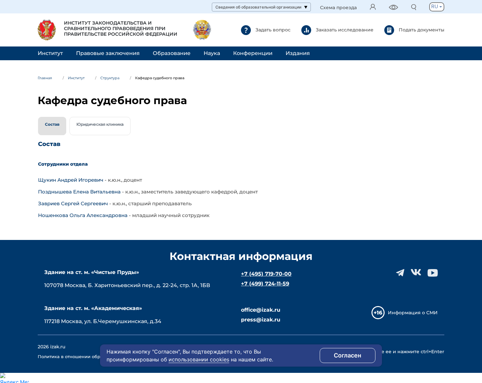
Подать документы (420, 29)
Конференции (252, 53)
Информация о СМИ (413, 313)
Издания (298, 53)
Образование (172, 53)
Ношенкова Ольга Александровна (83, 215)
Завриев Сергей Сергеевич (73, 203)
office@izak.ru (260, 310)
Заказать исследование (343, 29)
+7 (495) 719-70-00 (266, 274)
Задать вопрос (272, 29)
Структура (109, 78)
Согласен (347, 355)
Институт (50, 53)
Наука (212, 53)
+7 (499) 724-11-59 (265, 284)
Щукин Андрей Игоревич (71, 180)
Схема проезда (338, 7)
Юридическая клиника (100, 124)
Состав (52, 124)
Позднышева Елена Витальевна (80, 192)
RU (435, 6)
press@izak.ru (260, 320)
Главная (45, 78)
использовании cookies (199, 359)
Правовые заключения (108, 53)
